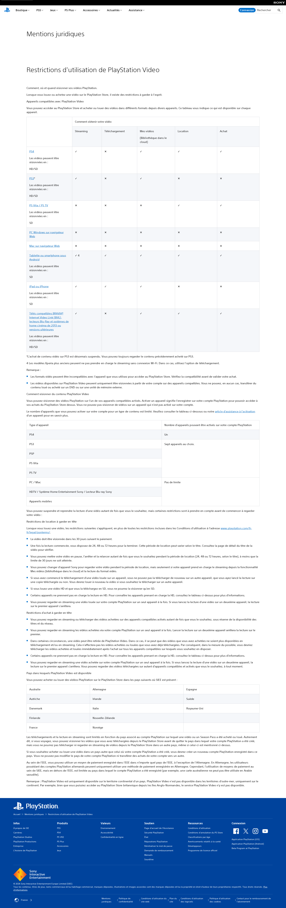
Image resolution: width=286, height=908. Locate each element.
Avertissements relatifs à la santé (204, 841)
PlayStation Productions (24, 841)
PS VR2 (60, 837)
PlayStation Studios (22, 837)
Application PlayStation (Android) (248, 843)
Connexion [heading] (238, 823)
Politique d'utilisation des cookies (220, 900)
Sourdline (149, 859)
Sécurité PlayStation (154, 832)
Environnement (108, 828)
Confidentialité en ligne (112, 837)
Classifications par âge (199, 837)
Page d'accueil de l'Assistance (159, 828)
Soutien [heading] (149, 823)
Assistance (135, 10)
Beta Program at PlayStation (245, 848)
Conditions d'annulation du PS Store (205, 832)
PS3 (31, 178)
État (146, 837)
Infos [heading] (16, 823)
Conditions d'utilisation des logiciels (192, 900)
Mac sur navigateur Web (44, 245)
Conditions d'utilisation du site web (154, 900)
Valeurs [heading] (106, 823)
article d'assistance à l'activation (235, 411)
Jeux (53, 10)
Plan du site (173, 900)
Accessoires (90, 10)
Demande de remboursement (158, 850)
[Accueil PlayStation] (7, 10)
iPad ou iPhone (39, 286)
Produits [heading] (62, 823)
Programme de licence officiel (202, 850)
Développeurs (195, 846)
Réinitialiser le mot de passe (158, 846)
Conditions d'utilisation (199, 828)
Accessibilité (107, 832)
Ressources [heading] (195, 823)
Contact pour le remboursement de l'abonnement (254, 900)
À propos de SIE (21, 828)
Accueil (16, 814)
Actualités (113, 10)
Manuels (148, 855)
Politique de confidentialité (126, 900)
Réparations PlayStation (156, 841)
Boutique (21, 10)
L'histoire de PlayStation (25, 850)
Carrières (17, 832)
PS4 (31, 151)
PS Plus (69, 10)
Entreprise (18, 846)
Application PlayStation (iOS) (245, 839)
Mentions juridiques (34, 814)
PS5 (38, 10)
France (24, 900)
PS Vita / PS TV (38, 205)
